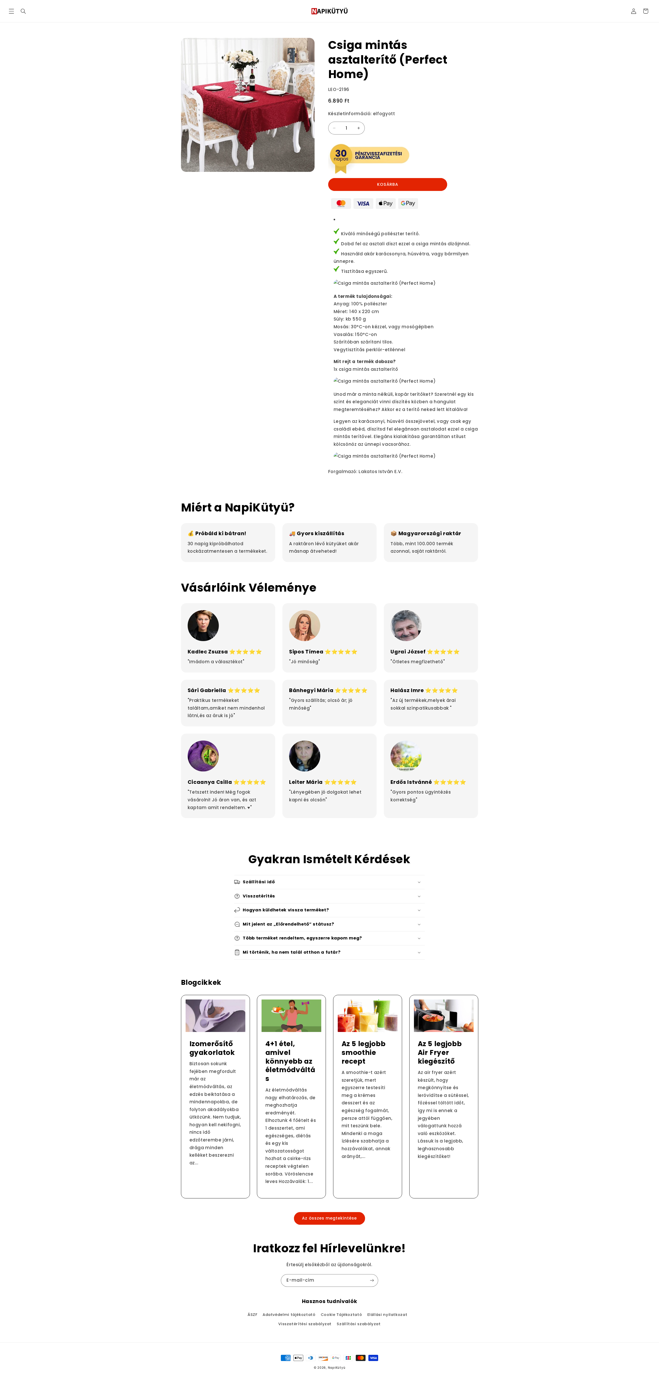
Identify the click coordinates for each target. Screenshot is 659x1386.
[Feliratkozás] (372, 1280)
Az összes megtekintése (329, 1218)
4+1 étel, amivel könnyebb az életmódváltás (290, 1061)
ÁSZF (252, 1314)
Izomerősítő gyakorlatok (212, 1048)
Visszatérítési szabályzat (305, 1323)
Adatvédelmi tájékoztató (289, 1314)
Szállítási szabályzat (358, 1323)
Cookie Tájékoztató (341, 1314)
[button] (11, 11)
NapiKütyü (336, 1368)
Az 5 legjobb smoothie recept (364, 1052)
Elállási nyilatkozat (387, 1314)
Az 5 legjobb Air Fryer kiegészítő (440, 1052)
